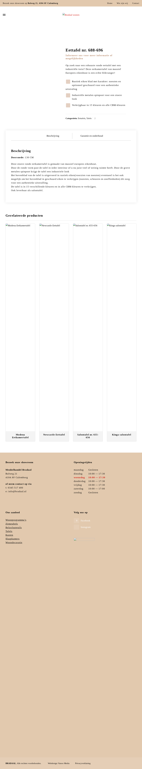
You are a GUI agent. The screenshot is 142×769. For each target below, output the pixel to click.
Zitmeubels (12, 523)
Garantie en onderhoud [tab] (91, 136)
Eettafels (117, 32)
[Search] (137, 14)
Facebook (85, 520)
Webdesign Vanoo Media (58, 763)
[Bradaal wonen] (71, 15)
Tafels (109, 32)
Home (109, 3)
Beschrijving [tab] (53, 136)
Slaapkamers (13, 538)
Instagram (86, 527)
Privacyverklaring (83, 763)
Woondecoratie (14, 542)
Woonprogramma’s (16, 520)
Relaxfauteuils (14, 527)
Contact (135, 3)
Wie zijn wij (122, 3)
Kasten (9, 535)
